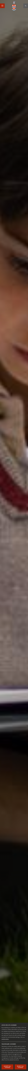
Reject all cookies (20, 1067)
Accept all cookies (7, 1067)
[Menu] (2, 5)
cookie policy (5, 1039)
